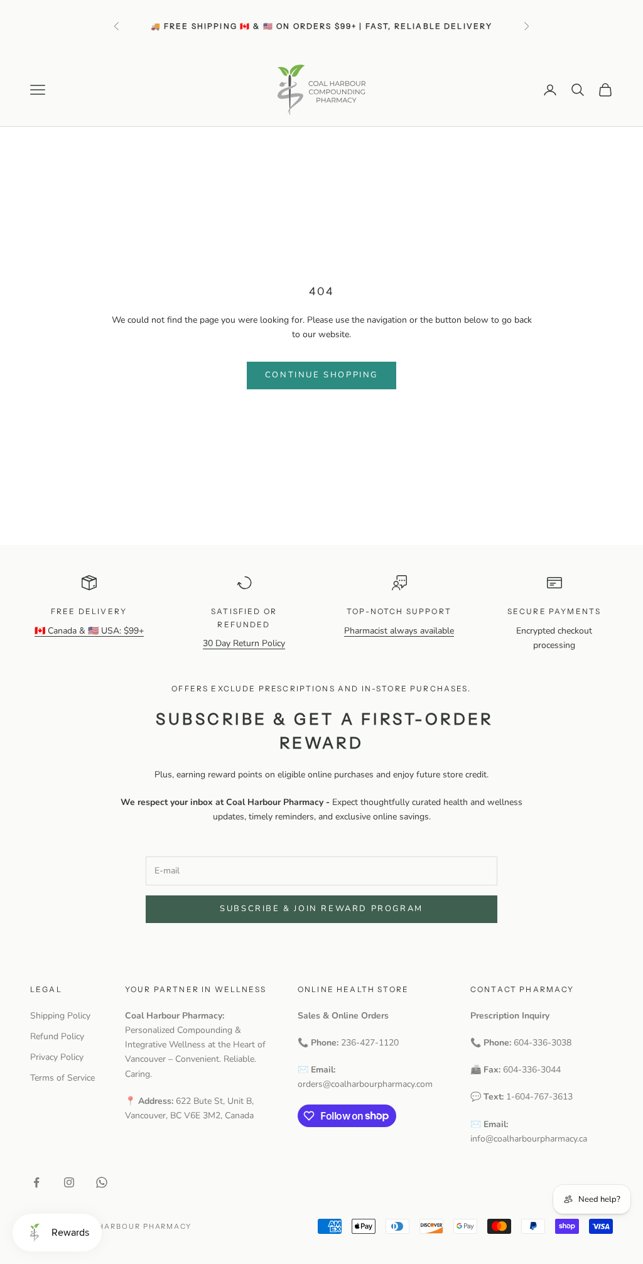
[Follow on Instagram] (69, 1182)
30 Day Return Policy (244, 643)
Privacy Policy (57, 1057)
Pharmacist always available (399, 631)
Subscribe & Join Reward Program (321, 908)
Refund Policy (57, 1036)
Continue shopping (321, 375)
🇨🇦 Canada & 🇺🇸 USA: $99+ (89, 631)
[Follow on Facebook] (36, 1182)
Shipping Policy (60, 1016)
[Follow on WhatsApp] (101, 1182)
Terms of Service (62, 1078)
